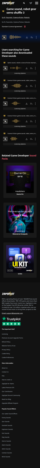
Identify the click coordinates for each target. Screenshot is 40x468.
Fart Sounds (5, 433)
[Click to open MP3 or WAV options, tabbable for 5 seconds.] (27, 37)
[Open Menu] (36, 3)
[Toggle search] (24, 3)
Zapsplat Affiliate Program (10, 403)
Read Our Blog (6, 399)
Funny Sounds (6, 417)
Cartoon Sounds (7, 453)
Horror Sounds (6, 441)
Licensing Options (20, 73)
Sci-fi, (4, 17)
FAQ (3, 376)
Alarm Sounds (6, 445)
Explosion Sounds (7, 429)
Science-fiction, (18, 17)
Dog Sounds (5, 437)
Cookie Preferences (8, 357)
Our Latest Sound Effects (9, 414)
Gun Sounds (5, 421)
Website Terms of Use (8, 346)
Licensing (5, 334)
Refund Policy (6, 342)
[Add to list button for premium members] (32, 37)
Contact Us (5, 372)
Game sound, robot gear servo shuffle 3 (21, 11)
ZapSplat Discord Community (11, 395)
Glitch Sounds (6, 449)
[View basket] (30, 3)
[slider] (16, 37)
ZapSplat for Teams (8, 383)
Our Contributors (7, 391)
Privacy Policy (6, 350)
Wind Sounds (6, 457)
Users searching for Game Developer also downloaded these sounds (17, 53)
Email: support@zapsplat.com (12, 313)
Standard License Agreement (12, 27)
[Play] (4, 37)
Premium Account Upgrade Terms (12, 338)
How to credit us (7, 380)
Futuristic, (9, 17)
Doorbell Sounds (7, 425)
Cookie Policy (6, 353)
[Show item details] (36, 37)
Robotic (27, 17)
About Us (5, 368)
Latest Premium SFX (8, 387)
